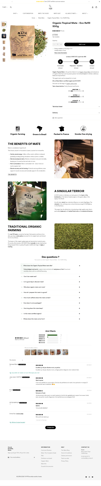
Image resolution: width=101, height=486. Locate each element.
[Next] (89, 1)
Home (33, 18)
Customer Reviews (46, 450)
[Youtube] (92, 477)
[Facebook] (86, 477)
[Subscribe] (33, 457)
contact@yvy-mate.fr (87, 458)
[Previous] (12, 1)
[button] (56, 31)
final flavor (87, 202)
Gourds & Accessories (47, 466)
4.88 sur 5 (26, 338)
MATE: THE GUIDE (43, 13)
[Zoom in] (45, 25)
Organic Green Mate (84, 72)
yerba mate (25, 241)
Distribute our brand (46, 458)
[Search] (11, 7)
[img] (39, 365)
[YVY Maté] (50, 7)
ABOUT (84, 13)
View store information (60, 53)
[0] (96, 7)
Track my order (65, 458)
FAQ (42, 455)
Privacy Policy (64, 461)
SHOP (14, 13)
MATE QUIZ (57, 13)
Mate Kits (43, 463)
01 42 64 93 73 (85, 456)
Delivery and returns (66, 455)
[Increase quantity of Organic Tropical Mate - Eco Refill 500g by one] (61, 44)
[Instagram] (89, 477)
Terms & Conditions (66, 453)
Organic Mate (45, 461)
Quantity (54, 40)
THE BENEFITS (12, 174)
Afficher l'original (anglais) (18, 422)
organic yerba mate (71, 83)
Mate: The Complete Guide (48, 453)
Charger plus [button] (50, 427)
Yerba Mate (41, 18)
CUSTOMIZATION (28, 13)
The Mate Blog (65, 450)
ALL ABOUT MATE (70, 13)
